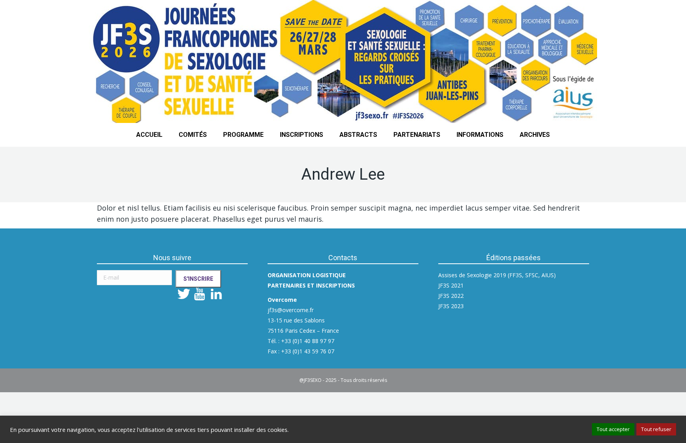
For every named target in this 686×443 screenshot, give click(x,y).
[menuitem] (149, 135)
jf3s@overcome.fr (291, 310)
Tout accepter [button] (613, 429)
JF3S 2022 (451, 295)
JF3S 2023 (451, 306)
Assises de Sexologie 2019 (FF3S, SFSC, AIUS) (497, 275)
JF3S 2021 (451, 285)
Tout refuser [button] (656, 429)
